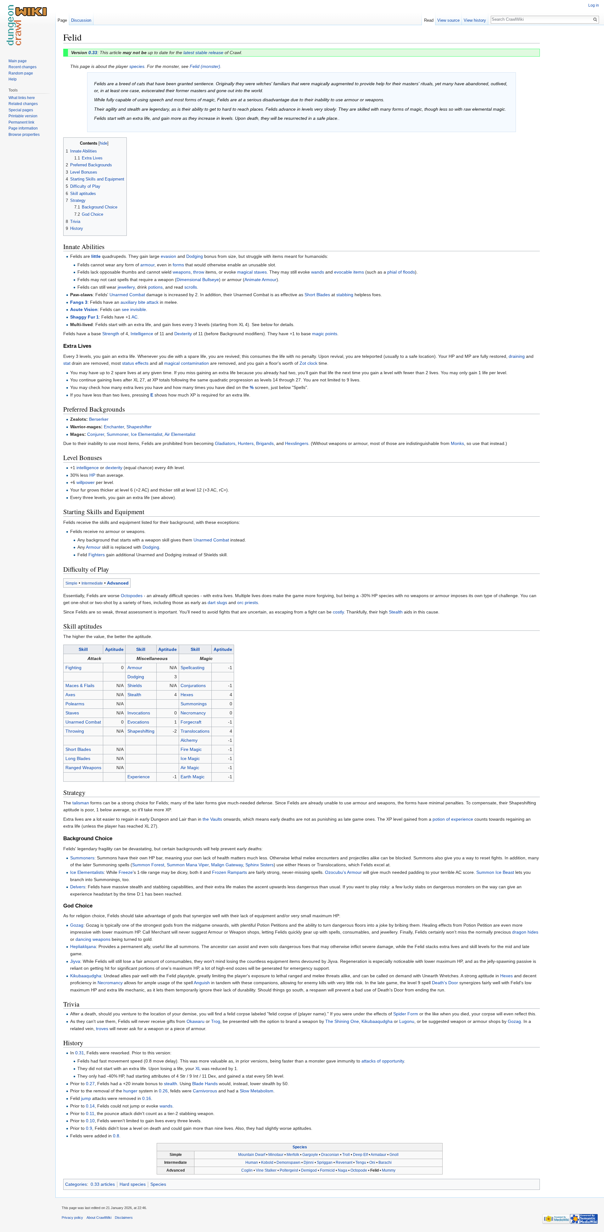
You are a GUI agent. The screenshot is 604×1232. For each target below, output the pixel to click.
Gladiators (225, 443)
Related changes (23, 104)
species (136, 66)
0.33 (92, 52)
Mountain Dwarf (251, 1154)
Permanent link (21, 122)
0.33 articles (103, 1184)
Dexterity (183, 333)
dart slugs (217, 602)
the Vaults (212, 819)
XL (197, 1068)
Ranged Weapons (83, 767)
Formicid (327, 1170)
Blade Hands (205, 1083)
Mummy (388, 1170)
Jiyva (75, 961)
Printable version (22, 116)
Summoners (82, 857)
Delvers (77, 886)
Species (300, 1147)
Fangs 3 (78, 302)
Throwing (74, 731)
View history (475, 20)
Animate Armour (260, 279)
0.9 (89, 1128)
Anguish (202, 982)
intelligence (87, 467)
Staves (72, 712)
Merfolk (293, 1154)
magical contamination (186, 363)
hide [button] (103, 143)
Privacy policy (72, 1217)
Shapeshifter (139, 426)
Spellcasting (192, 667)
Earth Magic (192, 776)
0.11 (90, 1113)
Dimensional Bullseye (197, 279)
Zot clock (308, 363)
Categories (76, 1184)
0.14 (90, 1105)
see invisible (134, 309)
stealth (170, 1083)
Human (251, 1162)
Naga (342, 1170)
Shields (134, 685)
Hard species (133, 1184)
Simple (71, 583)
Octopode (358, 1170)
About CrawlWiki (99, 1217)
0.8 (116, 1135)
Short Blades (317, 294)
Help (12, 79)
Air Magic (190, 767)
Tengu (360, 1162)
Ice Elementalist (146, 434)
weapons (182, 272)
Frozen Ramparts (229, 872)
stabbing (344, 294)
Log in (593, 5)
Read (428, 20)
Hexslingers (296, 443)
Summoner (117, 434)
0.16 (146, 1098)
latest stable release (203, 52)
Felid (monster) (205, 66)
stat (66, 363)
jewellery (126, 287)
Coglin (247, 1170)
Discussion (81, 20)
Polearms (74, 703)
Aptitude (114, 649)
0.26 (163, 1090)
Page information (23, 128)
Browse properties (24, 134)
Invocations (138, 712)
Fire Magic (191, 749)
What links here (21, 98)
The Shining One (342, 1021)
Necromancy (193, 712)
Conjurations (193, 685)
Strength (110, 333)
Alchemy (189, 740)
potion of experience (453, 819)
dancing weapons (93, 939)
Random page (20, 73)
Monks (457, 443)
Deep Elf (360, 1154)
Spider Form (405, 1013)
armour (147, 264)
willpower (85, 482)
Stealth (396, 611)
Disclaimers (124, 1217)
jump (86, 1098)
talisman (80, 802)
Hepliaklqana (83, 946)
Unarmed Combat (127, 294)
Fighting (73, 667)
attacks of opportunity (382, 1060)
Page (62, 20)
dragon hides (525, 932)
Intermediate (92, 583)
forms (178, 264)
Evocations (138, 721)
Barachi (385, 1162)
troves (102, 1028)
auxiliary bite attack (139, 302)
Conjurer (95, 434)
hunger (130, 1090)
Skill (83, 649)
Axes (70, 694)
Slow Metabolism (256, 1090)
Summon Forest (148, 864)
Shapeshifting (140, 731)
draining (517, 356)
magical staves (252, 272)
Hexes (187, 694)
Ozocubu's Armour (343, 872)
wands (317, 272)
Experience (138, 776)
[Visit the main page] (28, 25)
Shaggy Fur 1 (84, 316)
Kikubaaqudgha (85, 975)
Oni (372, 1162)
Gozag (76, 925)
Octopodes (132, 595)
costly (338, 611)
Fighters (96, 554)
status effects (135, 363)
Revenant (344, 1162)
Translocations (195, 731)
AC (134, 316)
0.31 (79, 1052)
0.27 (90, 1083)
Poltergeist (289, 1170)
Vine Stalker (266, 1170)
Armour (93, 547)
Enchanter (114, 426)
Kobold (267, 1162)
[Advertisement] (571, 125)
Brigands (265, 443)
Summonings (194, 703)
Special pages (20, 110)
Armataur (378, 1154)
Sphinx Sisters (259, 864)
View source (448, 20)
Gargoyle (310, 1154)
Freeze (126, 872)
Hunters (246, 443)
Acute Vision (84, 309)
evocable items (349, 272)
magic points (324, 333)
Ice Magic (190, 758)
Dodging (194, 256)
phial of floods (401, 272)
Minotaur (275, 1154)
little (96, 256)
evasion (168, 256)
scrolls (190, 287)
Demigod (309, 1170)
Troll (346, 1154)
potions (155, 287)
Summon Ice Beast (495, 872)
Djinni (309, 1162)
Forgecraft (191, 721)
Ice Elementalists (87, 872)
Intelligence (142, 333)
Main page (17, 61)
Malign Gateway (227, 864)
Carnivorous (205, 1090)
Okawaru (195, 1021)
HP (92, 475)
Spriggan (325, 1162)
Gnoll (394, 1154)
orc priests (247, 602)
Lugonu (406, 1021)
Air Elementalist (180, 434)
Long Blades (77, 758)
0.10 (90, 1120)
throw (198, 272)
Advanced (118, 582)
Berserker (99, 419)
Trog (215, 1021)
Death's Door (445, 982)
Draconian (330, 1154)
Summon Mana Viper (188, 864)
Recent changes (22, 67)
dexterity (113, 467)
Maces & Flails (79, 685)
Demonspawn (288, 1162)
